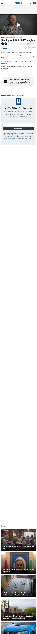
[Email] (24, 43)
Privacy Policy (10, 138)
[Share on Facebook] (18, 43)
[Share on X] (21, 43)
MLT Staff (5, 48)
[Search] (30, 3)
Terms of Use (29, 136)
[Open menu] (2, 3)
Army (2, 37)
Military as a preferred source (17, 83)
